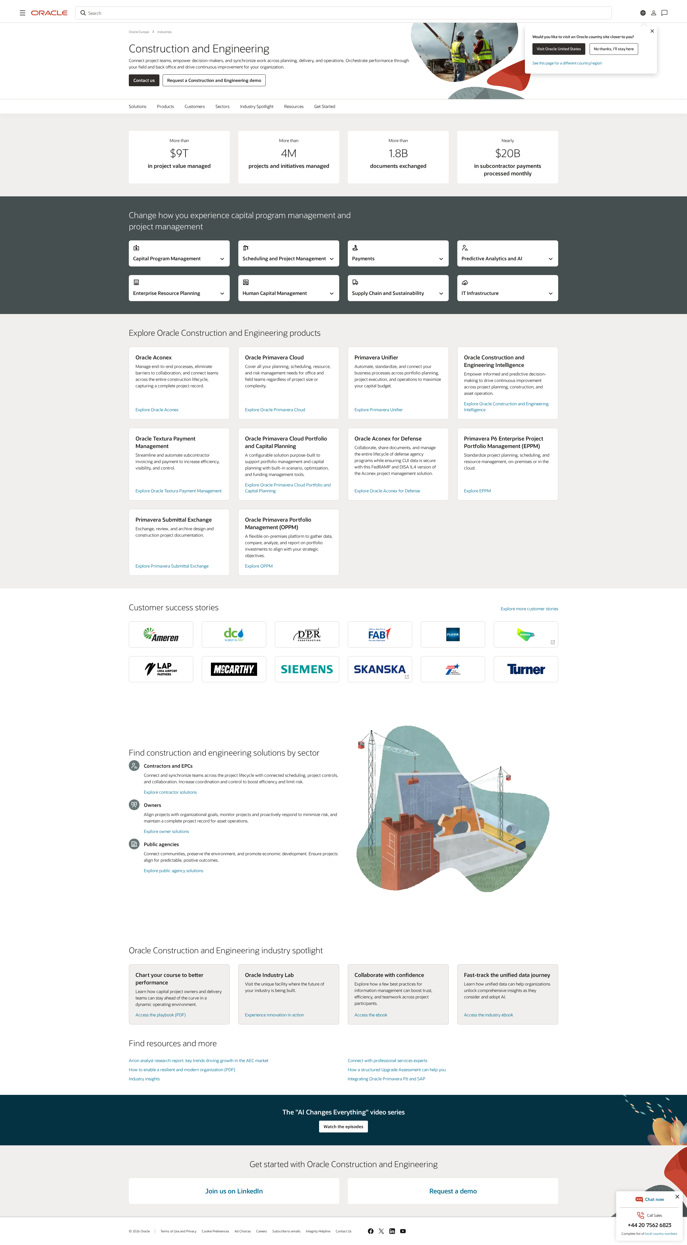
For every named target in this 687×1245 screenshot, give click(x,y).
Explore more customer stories (529, 608)
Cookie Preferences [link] (215, 1231)
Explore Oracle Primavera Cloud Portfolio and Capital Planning (288, 487)
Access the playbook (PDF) (161, 1014)
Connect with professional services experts (387, 1060)
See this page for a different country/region (567, 63)
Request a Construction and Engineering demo (214, 80)
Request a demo (453, 1191)
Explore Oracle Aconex (157, 409)
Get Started (324, 106)
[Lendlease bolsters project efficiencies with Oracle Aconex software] (526, 634)
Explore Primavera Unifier (379, 409)
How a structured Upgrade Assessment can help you (397, 1069)
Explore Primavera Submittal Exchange (172, 566)
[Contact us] (664, 13)
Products (165, 106)
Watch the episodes (343, 1126)
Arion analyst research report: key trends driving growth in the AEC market (198, 1060)
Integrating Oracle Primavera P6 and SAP (386, 1078)
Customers (195, 106)
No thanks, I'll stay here (614, 48)
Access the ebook (371, 1014)
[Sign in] (654, 13)
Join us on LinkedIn (234, 1191)
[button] (22, 13)
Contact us (144, 80)
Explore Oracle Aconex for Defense (387, 490)
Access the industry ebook (488, 1014)
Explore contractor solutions (170, 792)
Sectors (222, 106)
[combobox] (343, 12)
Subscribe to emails (286, 1231)
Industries (165, 32)
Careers (261, 1231)
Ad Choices (243, 1231)
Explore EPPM (477, 490)
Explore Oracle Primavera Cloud (275, 409)
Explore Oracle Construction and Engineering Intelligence (506, 406)
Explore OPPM (259, 566)
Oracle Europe (139, 32)
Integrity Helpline (318, 1231)
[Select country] (643, 13)
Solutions (137, 106)
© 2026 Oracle (139, 1231)
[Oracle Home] (49, 12)
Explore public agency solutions (173, 870)
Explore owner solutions (166, 831)
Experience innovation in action (274, 1014)
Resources (294, 106)
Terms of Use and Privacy (178, 1231)
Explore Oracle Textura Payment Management (179, 490)
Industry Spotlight (256, 106)
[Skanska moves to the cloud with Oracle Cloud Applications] (380, 669)
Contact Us (344, 1231)
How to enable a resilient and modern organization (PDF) (182, 1069)
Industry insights (144, 1078)
